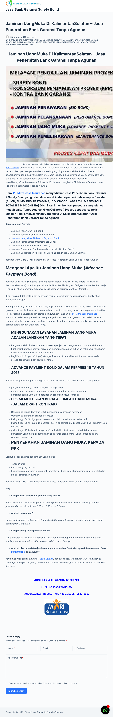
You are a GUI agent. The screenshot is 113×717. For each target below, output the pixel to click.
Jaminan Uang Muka (75, 40)
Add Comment (15, 657)
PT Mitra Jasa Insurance (84, 313)
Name (11, 648)
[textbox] (56, 333)
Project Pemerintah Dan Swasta (72, 42)
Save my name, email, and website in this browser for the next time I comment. (43, 683)
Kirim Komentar (16, 691)
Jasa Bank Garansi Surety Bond (32, 9)
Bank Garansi (12, 167)
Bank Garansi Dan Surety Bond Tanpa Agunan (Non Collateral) (35, 40)
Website (81, 648)
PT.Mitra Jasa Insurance (29, 193)
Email (46, 648)
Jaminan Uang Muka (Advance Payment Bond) (35, 238)
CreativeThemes (55, 712)
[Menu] (106, 6)
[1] (105, 711)
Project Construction (45, 42)
